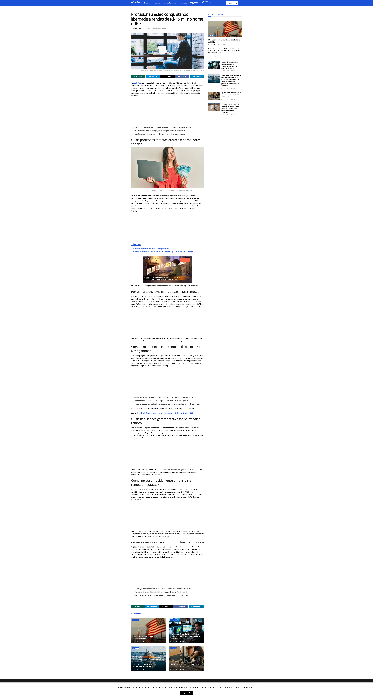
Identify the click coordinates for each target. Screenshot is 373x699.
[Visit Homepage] (136, 2)
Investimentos (183, 3)
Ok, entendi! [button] (186, 693)
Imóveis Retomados (170, 3)
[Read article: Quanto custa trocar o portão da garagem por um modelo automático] (186, 658)
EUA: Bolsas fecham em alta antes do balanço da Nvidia (150, 249)
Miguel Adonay (137, 29)
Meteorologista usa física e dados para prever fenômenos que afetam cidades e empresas (162, 252)
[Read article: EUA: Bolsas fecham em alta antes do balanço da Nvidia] (148, 630)
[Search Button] (236, 3)
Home (133, 9)
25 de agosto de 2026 (139, 641)
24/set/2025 (149, 29)
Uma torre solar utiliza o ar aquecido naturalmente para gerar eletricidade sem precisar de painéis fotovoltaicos (230, 108)
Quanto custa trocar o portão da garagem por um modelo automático (185, 665)
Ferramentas (157, 3)
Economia (145, 9)
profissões (137, 83)
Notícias (146, 3)
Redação (213, 44)
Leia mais (213, 56)
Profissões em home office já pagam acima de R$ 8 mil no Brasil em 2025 (167, 413)
